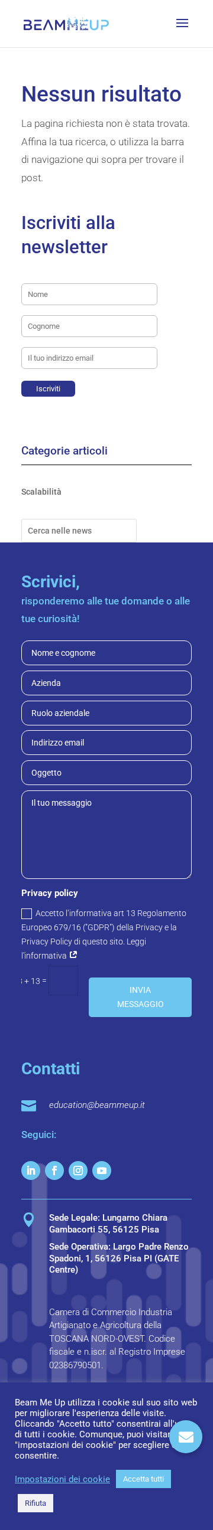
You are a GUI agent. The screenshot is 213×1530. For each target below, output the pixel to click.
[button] (185, 1436)
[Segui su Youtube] (101, 1170)
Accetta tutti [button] (143, 1479)
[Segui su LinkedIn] (30, 1170)
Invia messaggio (140, 997)
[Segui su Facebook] (54, 1170)
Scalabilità (41, 491)
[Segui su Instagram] (78, 1170)
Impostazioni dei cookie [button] (62, 1479)
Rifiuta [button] (35, 1503)
